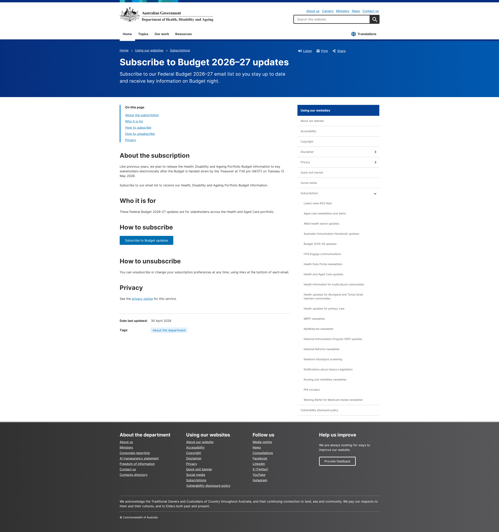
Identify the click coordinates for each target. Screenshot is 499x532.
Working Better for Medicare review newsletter (333, 399)
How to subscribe (138, 127)
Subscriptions (180, 50)
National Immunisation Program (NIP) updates (333, 339)
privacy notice (142, 299)
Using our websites (149, 50)
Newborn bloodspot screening (323, 359)
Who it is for (134, 121)
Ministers (342, 11)
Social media (309, 182)
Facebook (260, 458)
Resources (183, 34)
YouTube (259, 475)
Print (324, 51)
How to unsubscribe (140, 134)
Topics (143, 34)
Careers (328, 11)
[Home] (166, 14)
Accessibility (308, 131)
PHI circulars (312, 389)
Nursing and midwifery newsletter (325, 379)
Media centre (262, 442)
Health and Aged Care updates (323, 274)
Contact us (371, 11)
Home (127, 34)
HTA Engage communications (322, 254)
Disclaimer (307, 151)
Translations (366, 34)
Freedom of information (137, 464)
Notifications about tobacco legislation (328, 369)
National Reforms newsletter (322, 349)
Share (341, 51)
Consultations (263, 453)
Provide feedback (337, 461)
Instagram (260, 480)
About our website (312, 120)
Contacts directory (134, 475)
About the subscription (142, 115)
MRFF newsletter (314, 318)
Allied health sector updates (321, 223)
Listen (307, 51)
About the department (169, 330)
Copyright (307, 141)
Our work (162, 34)
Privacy (130, 140)
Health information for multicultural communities (334, 284)
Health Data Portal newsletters (323, 264)
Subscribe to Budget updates (146, 240)
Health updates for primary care (324, 308)
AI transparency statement (139, 458)
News (356, 11)
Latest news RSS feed (318, 203)
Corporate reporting (135, 453)
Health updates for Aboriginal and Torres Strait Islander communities (333, 296)
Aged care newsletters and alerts (325, 213)
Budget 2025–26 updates (320, 243)
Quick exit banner (312, 172)
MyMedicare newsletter (319, 328)
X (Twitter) (260, 469)
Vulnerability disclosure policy (319, 410)
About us (312, 11)
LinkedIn (259, 464)
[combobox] (331, 19)
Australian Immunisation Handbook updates (331, 233)
